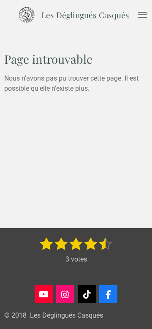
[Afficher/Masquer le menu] (142, 15)
